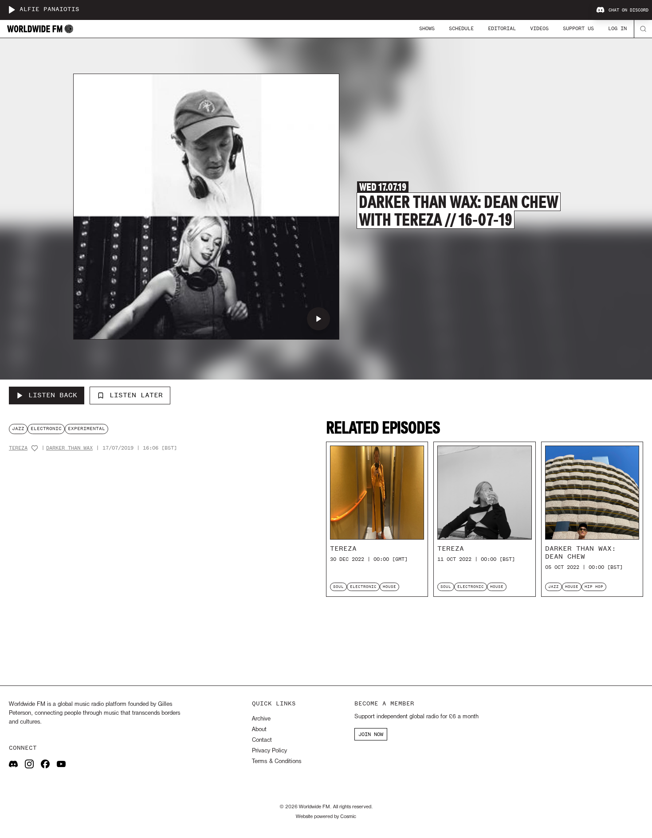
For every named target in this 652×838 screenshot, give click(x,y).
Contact (262, 740)
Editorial (502, 28)
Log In (617, 28)
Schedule (461, 28)
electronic (46, 428)
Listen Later (136, 395)
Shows (427, 28)
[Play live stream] (11, 9)
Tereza (18, 448)
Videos (539, 28)
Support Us (578, 28)
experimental (86, 428)
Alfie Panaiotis (49, 9)
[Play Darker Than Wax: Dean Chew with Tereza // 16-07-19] (318, 318)
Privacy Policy (269, 750)
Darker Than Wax (69, 448)
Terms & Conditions (276, 761)
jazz (18, 428)
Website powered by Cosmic (326, 817)
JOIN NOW (370, 734)
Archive (261, 719)
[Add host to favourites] (34, 448)
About (259, 729)
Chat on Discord (628, 10)
